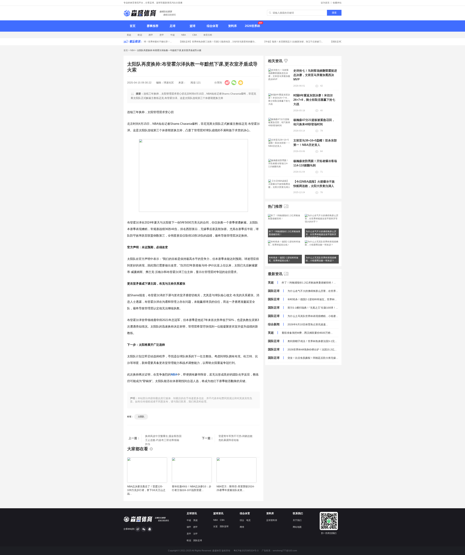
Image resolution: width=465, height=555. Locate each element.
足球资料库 (271, 520)
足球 (172, 25)
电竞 (248, 520)
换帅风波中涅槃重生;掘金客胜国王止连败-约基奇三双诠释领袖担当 (163, 438)
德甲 (189, 527)
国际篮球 (224, 526)
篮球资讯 (218, 513)
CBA (194, 35)
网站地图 (297, 527)
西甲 (151, 35)
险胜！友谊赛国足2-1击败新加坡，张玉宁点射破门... (289, 41)
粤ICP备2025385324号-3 (246, 550)
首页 (133, 25)
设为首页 (325, 2)
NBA (183, 35)
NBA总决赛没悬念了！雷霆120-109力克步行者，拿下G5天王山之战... (146, 490)
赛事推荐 (152, 25)
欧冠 (140, 35)
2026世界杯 (252, 25)
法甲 (195, 533)
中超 (172, 35)
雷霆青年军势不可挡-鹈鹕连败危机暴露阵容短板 (235, 438)
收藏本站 (337, 2)
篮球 (192, 25)
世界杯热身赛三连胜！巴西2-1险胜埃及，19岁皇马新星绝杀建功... (213, 41)
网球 (242, 527)
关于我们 (297, 520)
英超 (129, 35)
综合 (242, 520)
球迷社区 (169, 82)
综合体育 (212, 25)
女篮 (215, 526)
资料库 (232, 25)
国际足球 (197, 540)
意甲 (161, 35)
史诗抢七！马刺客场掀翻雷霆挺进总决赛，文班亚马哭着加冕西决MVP (315, 75)
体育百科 (207, 35)
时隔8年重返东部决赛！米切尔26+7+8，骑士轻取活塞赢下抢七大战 (314, 100)
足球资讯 (192, 513)
